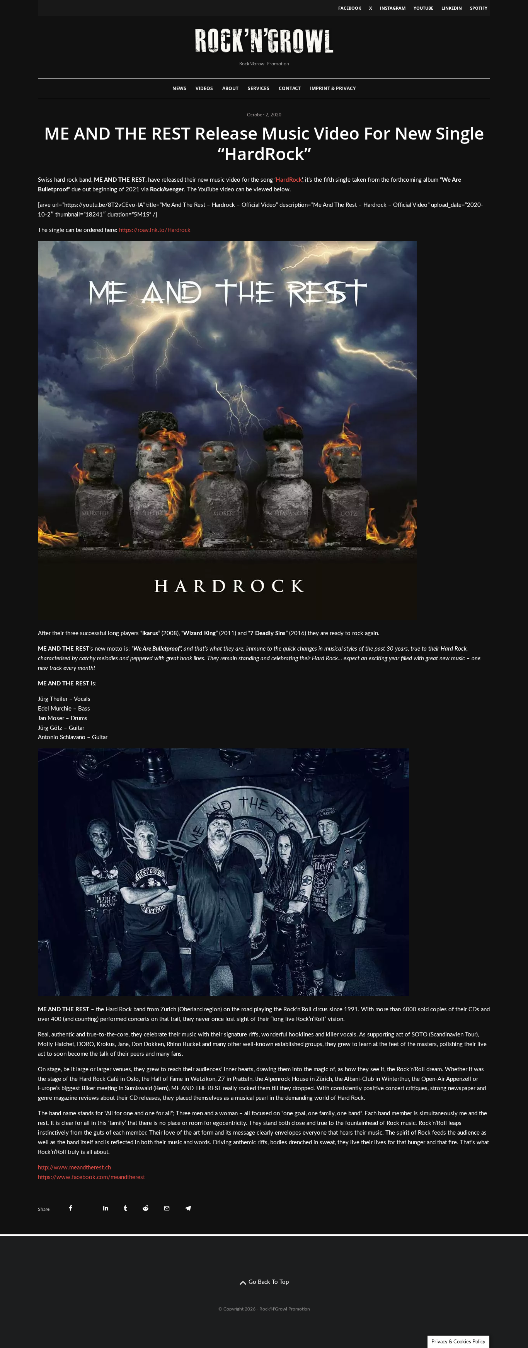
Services (258, 88)
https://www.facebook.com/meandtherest (91, 1177)
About (230, 88)
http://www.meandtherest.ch (74, 1168)
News (179, 88)
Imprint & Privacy (333, 88)
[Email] (167, 1208)
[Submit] (145, 1208)
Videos (204, 88)
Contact (290, 88)
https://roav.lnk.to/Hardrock (155, 230)
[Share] (70, 1208)
